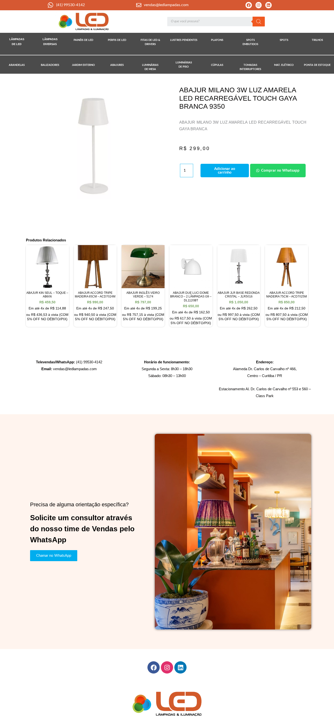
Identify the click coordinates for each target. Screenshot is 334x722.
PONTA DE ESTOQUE (317, 65)
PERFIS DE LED (117, 40)
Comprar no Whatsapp (280, 170)
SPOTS (284, 40)
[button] (277, 170)
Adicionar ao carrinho (224, 170)
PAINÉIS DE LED (83, 40)
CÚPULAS (217, 65)
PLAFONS (217, 40)
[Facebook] (248, 5)
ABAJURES (117, 65)
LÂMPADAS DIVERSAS (50, 42)
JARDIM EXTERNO (83, 65)
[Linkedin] (268, 5)
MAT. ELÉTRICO (284, 65)
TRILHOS (317, 40)
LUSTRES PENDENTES (183, 40)
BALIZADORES (50, 65)
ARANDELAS (17, 65)
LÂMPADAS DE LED (16, 42)
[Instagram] (259, 5)
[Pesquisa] (259, 21)
